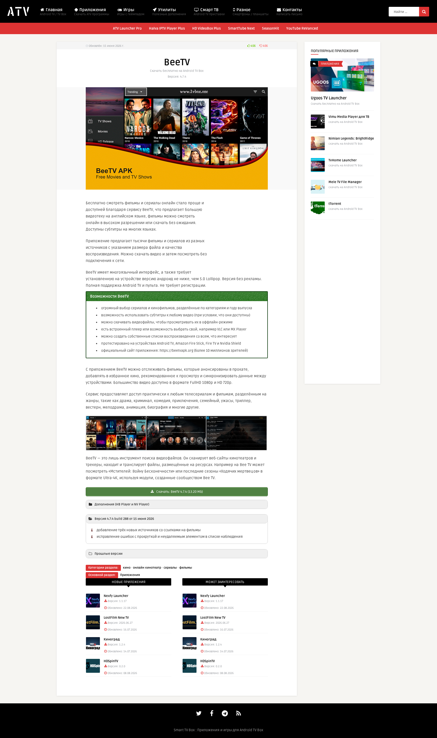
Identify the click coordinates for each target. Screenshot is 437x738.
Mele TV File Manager (345, 182)
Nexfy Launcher (116, 596)
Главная (53, 11)
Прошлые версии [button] (108, 554)
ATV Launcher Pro (127, 28)
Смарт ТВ (209, 11)
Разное (251, 11)
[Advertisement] (250, 233)
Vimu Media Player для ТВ (349, 117)
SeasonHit (270, 28)
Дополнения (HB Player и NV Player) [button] (122, 504)
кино (126, 568)
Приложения (91, 11)
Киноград (112, 639)
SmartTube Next (241, 28)
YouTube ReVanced (302, 28)
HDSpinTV (111, 661)
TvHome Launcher (343, 160)
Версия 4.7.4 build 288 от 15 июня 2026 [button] (124, 519)
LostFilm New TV (116, 618)
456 (253, 46)
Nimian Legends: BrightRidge (351, 139)
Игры (130, 11)
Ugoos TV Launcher (329, 98)
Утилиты (169, 11)
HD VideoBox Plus (206, 28)
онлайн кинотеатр (147, 568)
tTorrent (335, 204)
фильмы (185, 568)
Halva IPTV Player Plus (167, 28)
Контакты (289, 11)
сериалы (170, 568)
